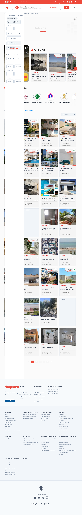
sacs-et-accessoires (45, 446)
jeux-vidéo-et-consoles (64, 452)
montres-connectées (63, 442)
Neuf (9, 54)
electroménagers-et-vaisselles (29, 416)
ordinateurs (61, 440)
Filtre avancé (54, 7)
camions (7, 432)
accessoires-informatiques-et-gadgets (67, 450)
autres (25, 458)
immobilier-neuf (8, 438)
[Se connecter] (74, 7)
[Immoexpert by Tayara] (67, 2)
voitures (7, 416)
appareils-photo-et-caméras (65, 444)
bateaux (6, 428)
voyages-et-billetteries (10, 474)
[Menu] (10, 2)
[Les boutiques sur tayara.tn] (63, 2)
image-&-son (62, 438)
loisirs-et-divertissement (12, 458)
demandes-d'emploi (45, 414)
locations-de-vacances (64, 422)
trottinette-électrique (9, 461)
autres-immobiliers (63, 428)
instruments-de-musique (10, 472)
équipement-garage (9, 418)
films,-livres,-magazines (10, 468)
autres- (24, 461)
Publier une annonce (39, 390)
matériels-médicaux (27, 440)
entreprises (26, 436)
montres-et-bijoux (45, 440)
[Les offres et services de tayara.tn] (75, 2)
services (43, 420)
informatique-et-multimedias (67, 436)
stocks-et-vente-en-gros (28, 444)
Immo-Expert (10, 401)
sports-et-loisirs (8, 462)
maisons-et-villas (62, 416)
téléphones (61, 448)
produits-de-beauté (45, 442)
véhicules (8, 412)
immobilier (62, 412)
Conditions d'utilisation (25, 394)
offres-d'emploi (44, 418)
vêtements (43, 444)
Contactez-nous (23, 390)
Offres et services (38, 399)
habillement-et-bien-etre (48, 436)
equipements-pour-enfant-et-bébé (48, 438)
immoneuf (8, 436)
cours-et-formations (45, 416)
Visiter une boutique (39, 392)
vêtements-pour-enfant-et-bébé (48, 450)
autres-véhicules (8, 424)
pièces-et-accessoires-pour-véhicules (13, 430)
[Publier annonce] (66, 7)
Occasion (16, 54)
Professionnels (23, 392)
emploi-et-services (46, 412)
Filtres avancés (37, 394)
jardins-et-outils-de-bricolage (29, 414)
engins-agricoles (8, 422)
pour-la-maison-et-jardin (30, 412)
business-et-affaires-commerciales (30, 442)
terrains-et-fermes (63, 430)
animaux (7, 466)
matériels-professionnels (28, 438)
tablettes (61, 454)
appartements (62, 424)
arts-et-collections (9, 464)
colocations (61, 414)
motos (6, 414)
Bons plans (36, 401)
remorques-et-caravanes (10, 420)
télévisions (61, 446)
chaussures (43, 448)
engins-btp (7, 426)
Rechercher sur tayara (39, 396)
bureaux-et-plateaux (63, 426)
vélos (6, 470)
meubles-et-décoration (28, 418)
